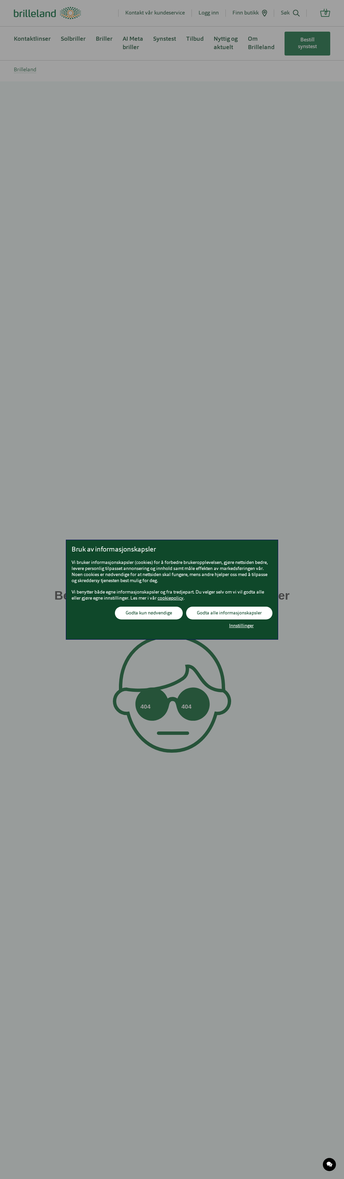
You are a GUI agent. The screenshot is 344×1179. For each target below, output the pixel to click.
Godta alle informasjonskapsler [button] (229, 613)
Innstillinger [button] (241, 625)
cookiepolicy (170, 598)
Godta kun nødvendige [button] (149, 613)
